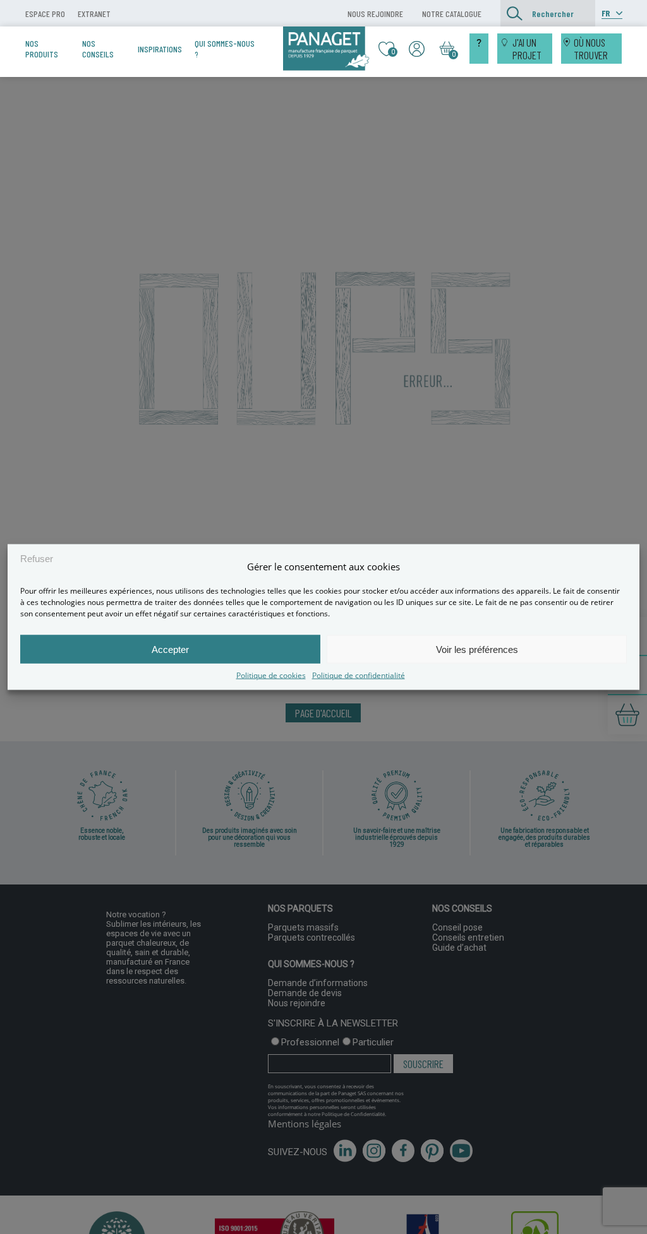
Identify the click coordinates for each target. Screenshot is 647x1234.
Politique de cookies (271, 675)
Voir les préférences (477, 648)
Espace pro (45, 13)
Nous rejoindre (375, 13)
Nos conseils (98, 48)
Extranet (94, 13)
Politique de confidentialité (358, 675)
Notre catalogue (451, 13)
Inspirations (160, 49)
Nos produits (41, 48)
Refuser (36, 558)
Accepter (170, 648)
